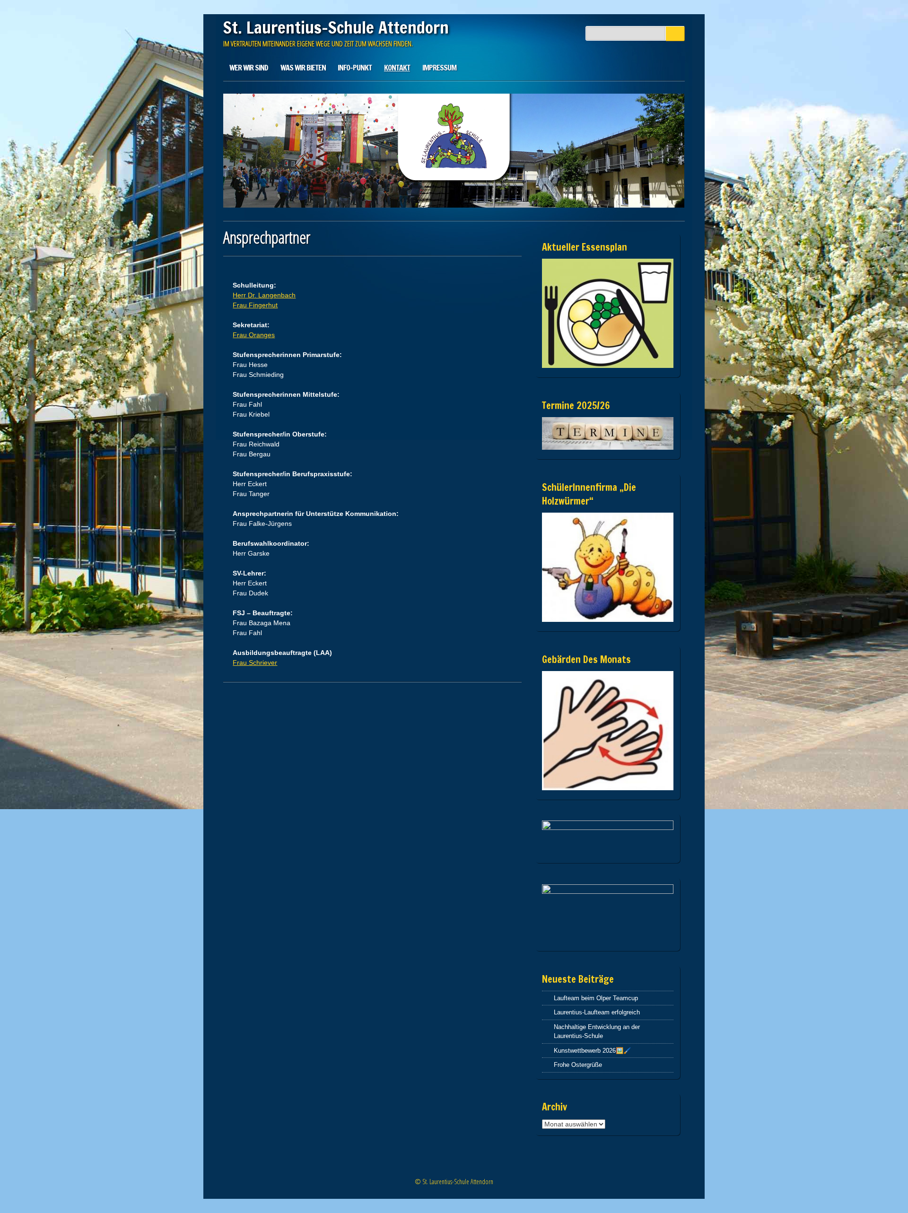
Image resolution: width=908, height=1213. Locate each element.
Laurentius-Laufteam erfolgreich (597, 1012)
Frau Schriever (255, 662)
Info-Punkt (355, 67)
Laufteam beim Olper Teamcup (596, 998)
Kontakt (397, 67)
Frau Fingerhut (255, 305)
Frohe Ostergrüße (578, 1064)
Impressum (439, 67)
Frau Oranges (254, 335)
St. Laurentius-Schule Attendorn (336, 27)
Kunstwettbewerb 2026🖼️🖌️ (592, 1050)
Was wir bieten (303, 67)
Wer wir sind (248, 67)
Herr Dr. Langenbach (264, 295)
